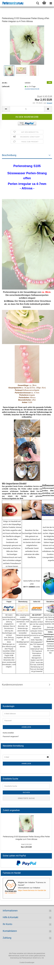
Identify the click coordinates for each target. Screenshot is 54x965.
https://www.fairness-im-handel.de (32, 890)
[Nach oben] (47, 961)
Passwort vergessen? (11, 736)
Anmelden (26, 727)
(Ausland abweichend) (32, 89)
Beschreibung (9, 155)
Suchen (26, 792)
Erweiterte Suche (26, 798)
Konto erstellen (8, 733)
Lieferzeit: (6, 86)
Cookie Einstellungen (27, 962)
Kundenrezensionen (12, 684)
